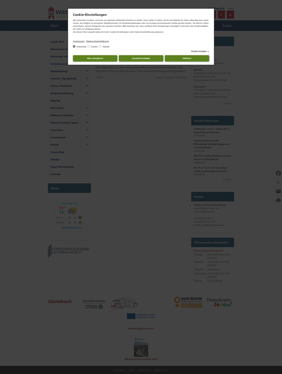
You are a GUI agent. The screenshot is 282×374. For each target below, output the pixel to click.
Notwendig (81, 47)
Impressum (79, 41)
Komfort (94, 47)
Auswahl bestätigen (141, 58)
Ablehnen (186, 58)
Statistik (105, 47)
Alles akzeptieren (95, 58)
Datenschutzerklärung (97, 41)
